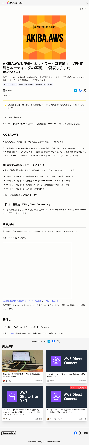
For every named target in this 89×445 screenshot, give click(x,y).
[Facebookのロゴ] (75, 433)
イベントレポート (10, 85)
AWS (50, 85)
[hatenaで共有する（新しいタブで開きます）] (75, 90)
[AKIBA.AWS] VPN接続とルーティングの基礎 (22, 301)
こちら (11, 333)
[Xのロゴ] (80, 433)
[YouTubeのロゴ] (86, 433)
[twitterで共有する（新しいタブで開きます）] (84, 90)
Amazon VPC (41, 85)
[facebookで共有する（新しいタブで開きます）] (80, 90)
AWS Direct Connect (26, 85)
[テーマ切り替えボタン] (86, 2)
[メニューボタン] (3, 2)
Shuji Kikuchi (52, 301)
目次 (81, 9)
